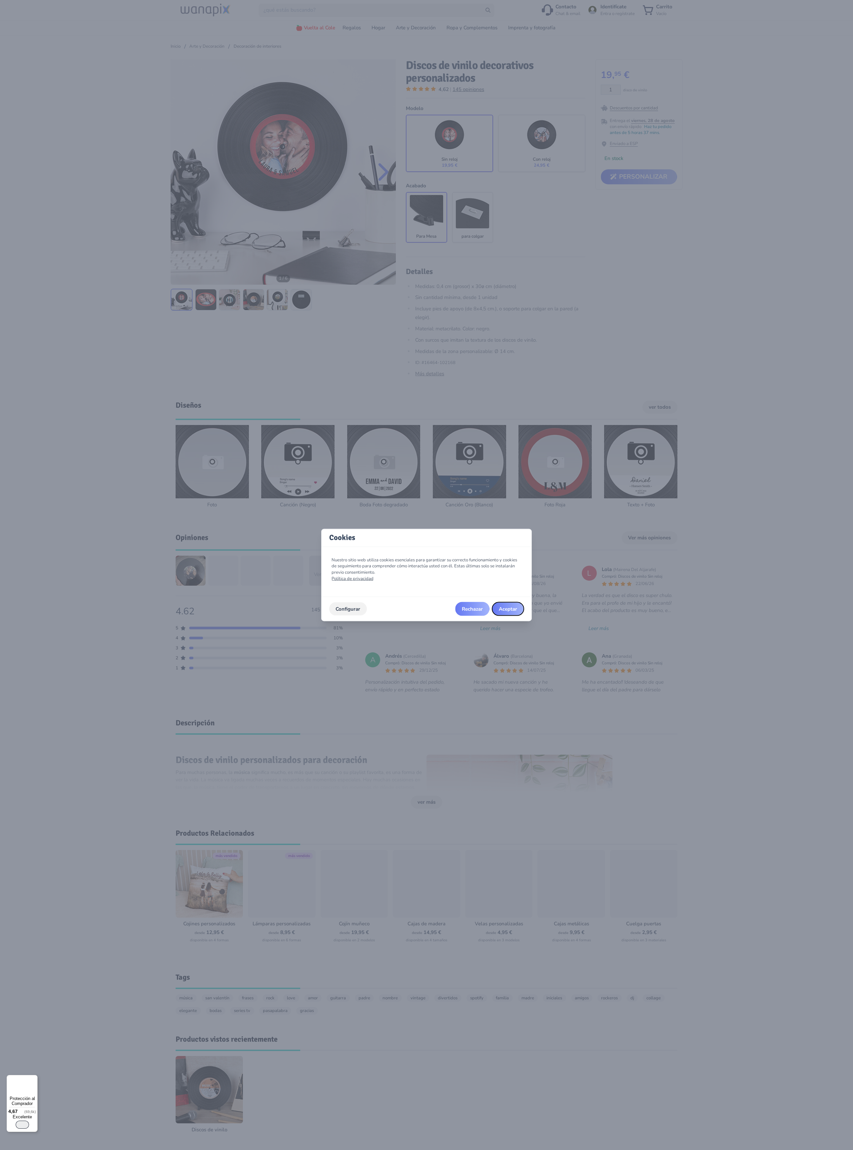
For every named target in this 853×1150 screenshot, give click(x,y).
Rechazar (472, 608)
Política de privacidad (353, 578)
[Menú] (34, 1079)
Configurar (348, 608)
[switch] (22, 1125)
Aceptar (508, 608)
